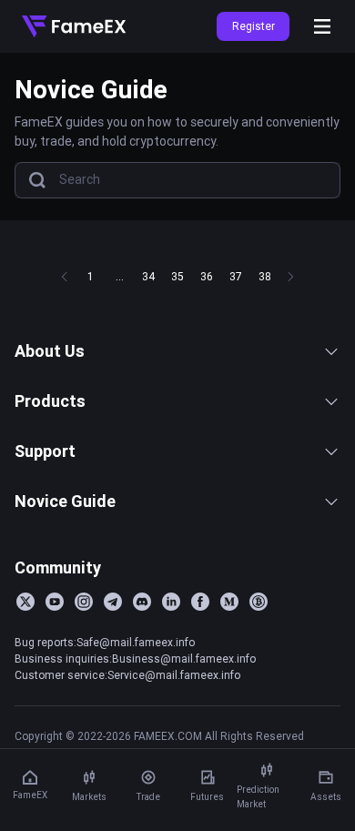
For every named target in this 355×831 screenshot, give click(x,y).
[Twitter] (25, 602)
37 (235, 276)
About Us (50, 350)
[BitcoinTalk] (258, 602)
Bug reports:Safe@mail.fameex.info (105, 642)
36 (206, 276)
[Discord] (142, 602)
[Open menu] (322, 26)
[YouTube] (55, 602)
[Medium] (229, 602)
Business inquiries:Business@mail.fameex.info (135, 658)
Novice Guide (65, 501)
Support (45, 451)
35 (177, 276)
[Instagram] (84, 602)
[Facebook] (200, 602)
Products (50, 400)
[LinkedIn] (171, 602)
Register (253, 26)
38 (265, 276)
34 (148, 276)
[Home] (74, 26)
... (120, 276)
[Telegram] (113, 602)
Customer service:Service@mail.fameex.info (127, 675)
